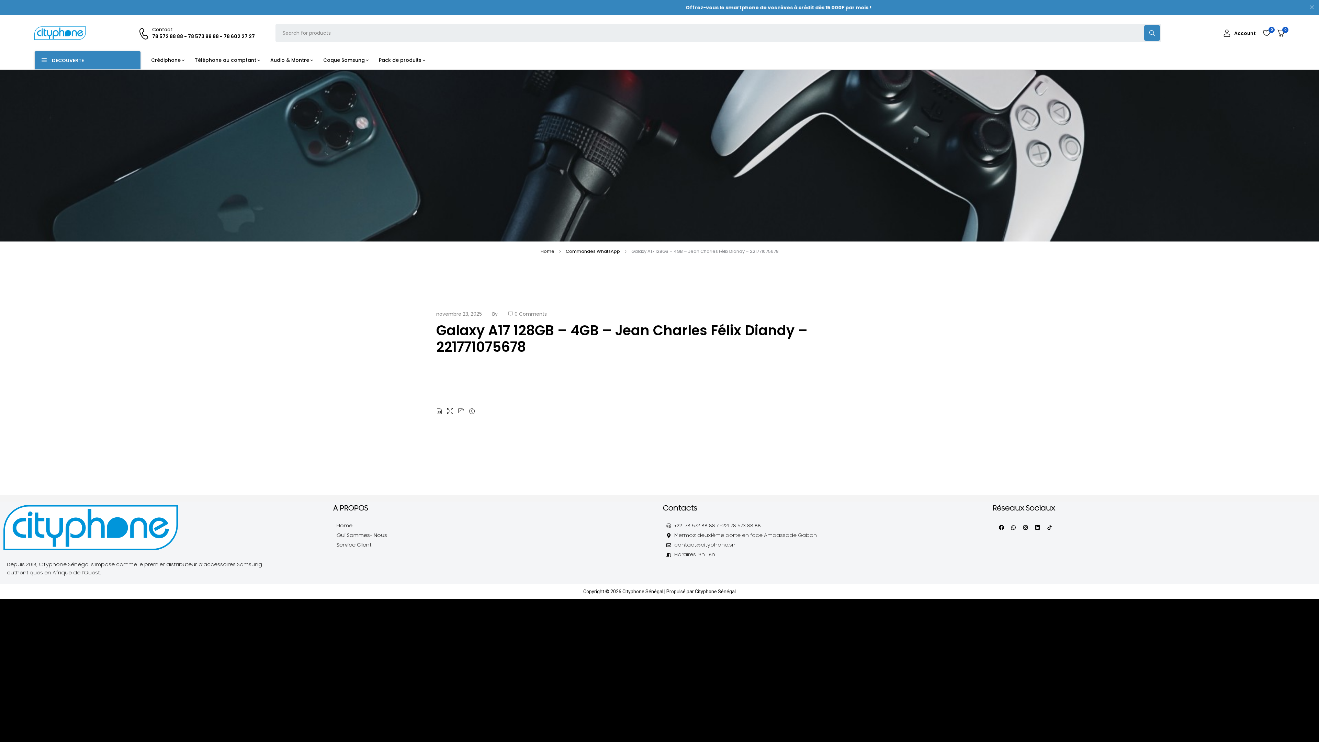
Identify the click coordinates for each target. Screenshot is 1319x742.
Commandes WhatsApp (593, 251)
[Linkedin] (1037, 527)
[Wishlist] (1266, 33)
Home (547, 251)
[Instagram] (1025, 527)
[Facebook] (1001, 527)
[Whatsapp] (1013, 527)
